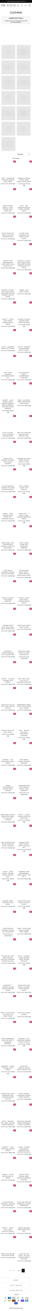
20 (18, 1270)
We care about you (16, 1290)
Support (16, 1280)
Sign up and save (16, 1285)
